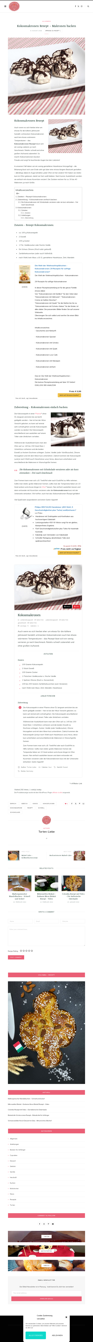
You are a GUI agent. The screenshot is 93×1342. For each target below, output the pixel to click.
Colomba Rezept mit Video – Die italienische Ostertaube (73, 897)
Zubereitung (29, 218)
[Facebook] (6, 127)
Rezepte (13, 1199)
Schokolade (15, 812)
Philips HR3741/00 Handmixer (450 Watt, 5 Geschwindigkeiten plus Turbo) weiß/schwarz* (55, 508)
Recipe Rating (13, 951)
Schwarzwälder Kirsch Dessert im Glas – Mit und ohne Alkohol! (30, 1121)
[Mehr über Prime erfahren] (56, 549)
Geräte (12, 1172)
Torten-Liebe (46, 831)
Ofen (44, 487)
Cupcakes (13, 1155)
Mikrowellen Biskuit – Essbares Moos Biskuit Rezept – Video (46, 897)
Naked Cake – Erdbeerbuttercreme (30, 856)
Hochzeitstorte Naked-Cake (60, 855)
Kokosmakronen (24, 207)
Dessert (13, 1161)
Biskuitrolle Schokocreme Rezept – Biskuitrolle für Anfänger (28, 1115)
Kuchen (12, 1183)
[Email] (6, 144)
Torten (12, 1205)
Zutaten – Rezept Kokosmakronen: (31, 196)
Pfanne (38, 413)
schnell (41, 808)
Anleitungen (26, 215)
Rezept (30, 808)
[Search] (87, 6)
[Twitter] (6, 133)
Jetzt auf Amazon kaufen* (69, 395)
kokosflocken (49, 803)
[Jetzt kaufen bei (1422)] (24, 282)
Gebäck (24, 803)
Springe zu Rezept (52, 30)
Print (68, 607)
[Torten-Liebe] (14, 6)
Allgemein (46, 21)
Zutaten (24, 210)
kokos (35, 803)
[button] (66, 1317)
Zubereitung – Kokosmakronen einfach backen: (37, 199)
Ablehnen (57, 1335)
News (12, 1194)
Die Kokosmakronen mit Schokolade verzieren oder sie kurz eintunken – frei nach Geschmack (49, 203)
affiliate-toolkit (57, 792)
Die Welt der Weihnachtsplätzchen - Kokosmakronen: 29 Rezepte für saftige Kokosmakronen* (53, 268)
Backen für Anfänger (17, 1150)
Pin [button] (77, 607)
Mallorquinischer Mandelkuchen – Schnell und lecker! (19, 897)
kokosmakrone (16, 808)
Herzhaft (13, 1177)
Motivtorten (14, 1188)
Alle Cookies (36, 1335)
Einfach (13, 803)
